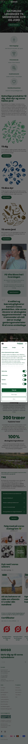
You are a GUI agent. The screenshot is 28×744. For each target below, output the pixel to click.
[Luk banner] (25, 343)
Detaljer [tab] (14, 347)
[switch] (24, 375)
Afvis (14, 399)
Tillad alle (14, 390)
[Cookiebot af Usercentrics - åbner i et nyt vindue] (17, 344)
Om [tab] (23, 347)
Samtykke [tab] (5, 347)
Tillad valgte (14, 394)
